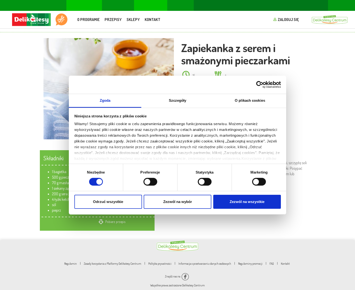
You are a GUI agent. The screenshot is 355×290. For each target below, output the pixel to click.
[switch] (150, 182)
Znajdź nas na (173, 276)
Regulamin (70, 263)
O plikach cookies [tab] (250, 100)
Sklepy (133, 19)
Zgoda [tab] (105, 100)
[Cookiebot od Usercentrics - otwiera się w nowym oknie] (260, 84)
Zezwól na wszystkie (247, 202)
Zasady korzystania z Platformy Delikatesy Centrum (112, 263)
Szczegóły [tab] (177, 100)
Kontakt (152, 19)
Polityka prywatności (159, 263)
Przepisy (113, 19)
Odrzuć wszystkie (108, 202)
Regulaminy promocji (250, 263)
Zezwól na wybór (177, 202)
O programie (88, 19)
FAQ (272, 263)
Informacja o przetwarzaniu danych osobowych (204, 263)
